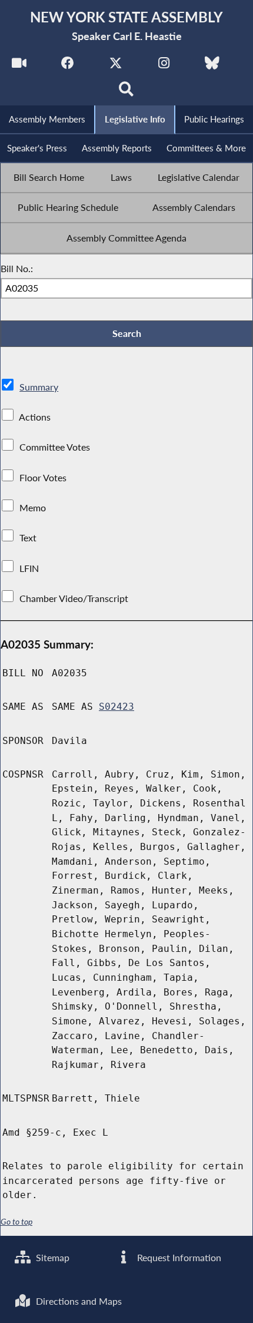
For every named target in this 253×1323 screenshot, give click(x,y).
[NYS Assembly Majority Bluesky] (212, 65)
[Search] (127, 92)
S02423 (116, 706)
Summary (38, 386)
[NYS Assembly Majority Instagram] (164, 65)
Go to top (16, 1221)
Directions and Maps (78, 1301)
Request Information (178, 1257)
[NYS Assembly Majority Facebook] (67, 65)
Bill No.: (17, 268)
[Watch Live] (19, 65)
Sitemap (51, 1257)
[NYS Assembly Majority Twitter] (115, 65)
